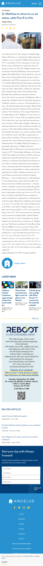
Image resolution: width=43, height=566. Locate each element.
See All (35, 318)
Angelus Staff (5, 308)
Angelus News (7, 22)
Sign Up (37, 488)
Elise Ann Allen (6, 442)
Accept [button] (4, 562)
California (6, 10)
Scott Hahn (5, 431)
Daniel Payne (19, 303)
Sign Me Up (6, 485)
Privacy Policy (28, 556)
